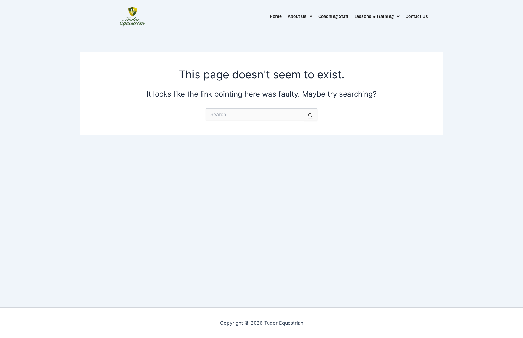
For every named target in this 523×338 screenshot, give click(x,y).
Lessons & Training (374, 16)
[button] (300, 16)
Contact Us (417, 16)
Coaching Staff (333, 16)
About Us (297, 16)
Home (276, 16)
